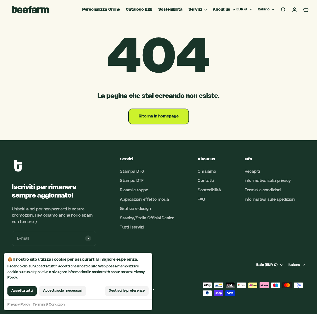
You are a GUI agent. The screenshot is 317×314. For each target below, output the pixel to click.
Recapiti (252, 171)
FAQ (201, 199)
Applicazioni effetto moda (144, 199)
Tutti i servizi (132, 227)
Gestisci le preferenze (127, 290)
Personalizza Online (101, 9)
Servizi (195, 9)
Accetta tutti (22, 290)
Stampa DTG (132, 171)
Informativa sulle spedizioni (270, 199)
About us (221, 9)
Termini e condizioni (263, 190)
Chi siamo (207, 171)
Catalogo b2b (139, 9)
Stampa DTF (132, 181)
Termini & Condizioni (49, 304)
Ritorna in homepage (159, 116)
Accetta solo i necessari (62, 290)
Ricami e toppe (134, 190)
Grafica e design (135, 209)
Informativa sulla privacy (268, 181)
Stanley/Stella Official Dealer (147, 218)
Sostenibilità (170, 9)
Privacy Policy (18, 304)
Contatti (206, 181)
